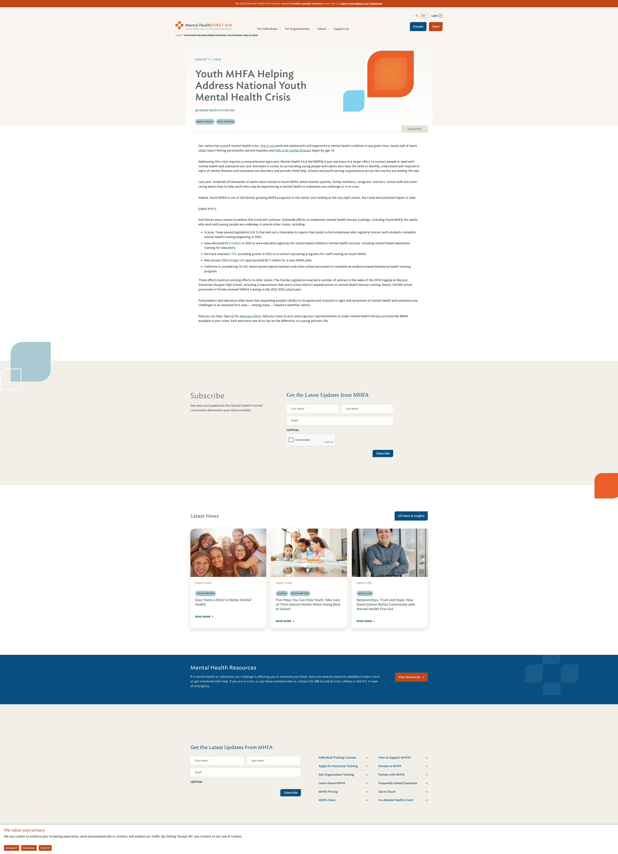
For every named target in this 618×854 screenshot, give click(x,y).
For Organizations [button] (297, 29)
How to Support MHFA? (394, 757)
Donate (418, 26)
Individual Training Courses (337, 757)
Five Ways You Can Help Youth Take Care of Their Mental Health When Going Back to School (308, 604)
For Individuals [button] (267, 29)
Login (434, 15)
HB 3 (254, 232)
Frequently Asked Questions (397, 783)
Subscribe (414, 129)
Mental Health (205, 121)
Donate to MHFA (390, 766)
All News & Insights (411, 516)
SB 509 (243, 266)
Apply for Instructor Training (338, 766)
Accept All (11, 847)
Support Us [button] (341, 29)
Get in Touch (387, 792)
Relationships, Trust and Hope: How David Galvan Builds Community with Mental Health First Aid (386, 604)
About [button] (321, 29)
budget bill (237, 260)
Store (435, 26)
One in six (267, 146)
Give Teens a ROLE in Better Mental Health (223, 602)
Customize (29, 847)
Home (178, 35)
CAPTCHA (292, 430)
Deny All (45, 847)
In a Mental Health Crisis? (395, 800)
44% (202, 150)
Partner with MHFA (391, 775)
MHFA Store (327, 800)
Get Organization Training (336, 775)
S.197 (232, 254)
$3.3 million (233, 243)
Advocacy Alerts (250, 316)
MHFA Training (225, 121)
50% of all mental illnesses (293, 150)
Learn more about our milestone (361, 3)
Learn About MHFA (332, 783)
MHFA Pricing (328, 792)
